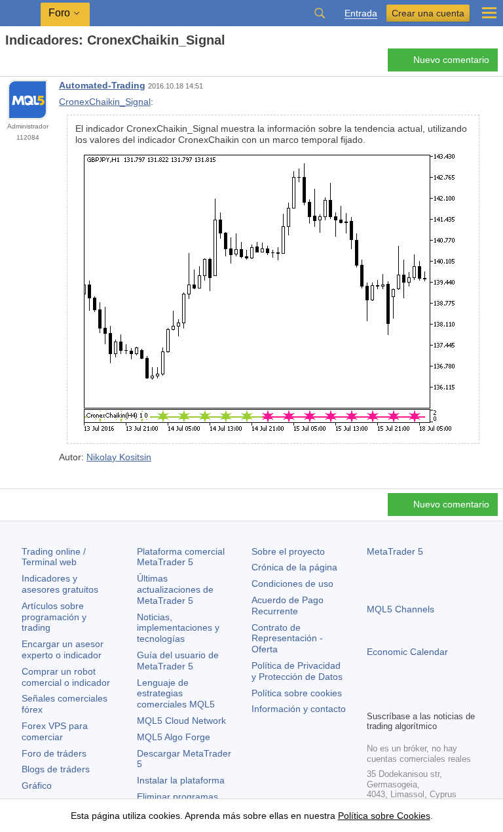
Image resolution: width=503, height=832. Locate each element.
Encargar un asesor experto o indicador (62, 649)
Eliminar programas (177, 796)
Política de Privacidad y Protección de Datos (297, 671)
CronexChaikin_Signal (105, 101)
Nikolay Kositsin (118, 457)
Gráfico (37, 785)
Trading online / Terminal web (54, 557)
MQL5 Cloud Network (181, 720)
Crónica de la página (294, 567)
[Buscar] (319, 13)
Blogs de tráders (56, 769)
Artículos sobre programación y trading (54, 617)
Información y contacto (299, 708)
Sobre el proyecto (288, 551)
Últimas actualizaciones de (175, 589)
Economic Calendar (407, 651)
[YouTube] (437, 698)
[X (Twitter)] (416, 698)
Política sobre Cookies (384, 815)
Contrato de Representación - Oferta (287, 638)
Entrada (361, 13)
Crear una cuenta (428, 13)
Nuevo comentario (451, 59)
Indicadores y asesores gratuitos (60, 584)
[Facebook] (374, 698)
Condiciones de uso (292, 583)
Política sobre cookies (297, 693)
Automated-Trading (102, 85)
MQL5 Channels (400, 609)
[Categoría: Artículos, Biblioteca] (25, 63)
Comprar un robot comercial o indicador (66, 677)
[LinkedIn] (458, 698)
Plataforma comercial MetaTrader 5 (181, 557)
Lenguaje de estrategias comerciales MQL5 (176, 693)
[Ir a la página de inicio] (9, 63)
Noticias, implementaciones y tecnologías (178, 628)
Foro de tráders (54, 753)
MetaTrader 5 (395, 551)
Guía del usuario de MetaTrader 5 (178, 660)
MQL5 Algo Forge (173, 737)
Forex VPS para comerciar (55, 731)
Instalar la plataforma (181, 780)
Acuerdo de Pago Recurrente (288, 605)
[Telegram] (395, 698)
